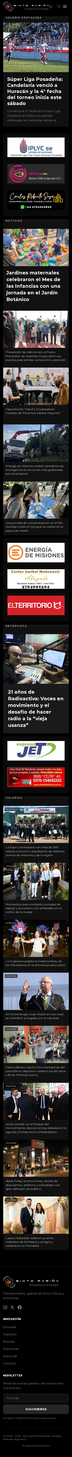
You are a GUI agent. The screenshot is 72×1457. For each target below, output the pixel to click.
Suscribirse (36, 1409)
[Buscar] (59, 6)
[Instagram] (5, 1307)
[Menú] (65, 6)
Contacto (9, 1363)
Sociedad (9, 1327)
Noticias (8, 1341)
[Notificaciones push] (51, 6)
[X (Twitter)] (12, 1307)
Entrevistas (11, 1349)
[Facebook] (20, 1307)
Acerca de (10, 1356)
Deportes (9, 1334)
